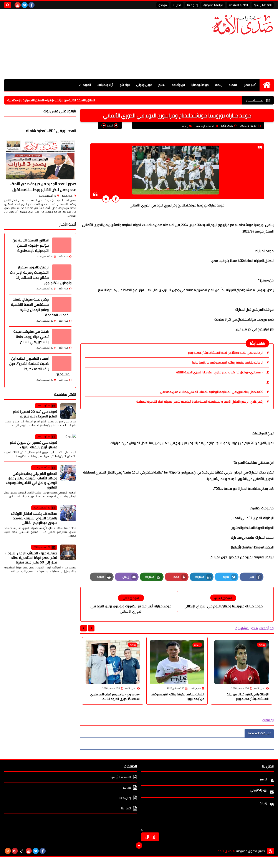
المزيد (87, 85)
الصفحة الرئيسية (262, 4)
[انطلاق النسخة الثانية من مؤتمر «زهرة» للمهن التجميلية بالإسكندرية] (61, 245)
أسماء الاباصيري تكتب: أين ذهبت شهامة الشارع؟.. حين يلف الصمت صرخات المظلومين (40, 366)
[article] (131, 604)
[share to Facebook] (115, 199)
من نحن (163, 4)
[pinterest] (15, 851)
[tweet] (106, 199)
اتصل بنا (177, 4)
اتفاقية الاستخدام (238, 4)
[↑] (139, 845)
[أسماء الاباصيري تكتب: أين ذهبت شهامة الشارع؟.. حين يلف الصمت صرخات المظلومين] (61, 363)
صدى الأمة (67, 196)
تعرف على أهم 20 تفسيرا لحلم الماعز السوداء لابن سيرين (35, 413)
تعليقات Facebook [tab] (259, 733)
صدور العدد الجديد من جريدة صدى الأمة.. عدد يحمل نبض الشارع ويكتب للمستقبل (43, 186)
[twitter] (25, 5)
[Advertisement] (83, 44)
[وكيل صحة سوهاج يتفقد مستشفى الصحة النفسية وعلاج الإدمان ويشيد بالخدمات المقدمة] (61, 304)
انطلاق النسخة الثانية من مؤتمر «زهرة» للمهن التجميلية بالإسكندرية (71, 100)
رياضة (218, 85)
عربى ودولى (144, 85)
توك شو (125, 85)
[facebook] (31, 5)
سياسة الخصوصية (213, 4)
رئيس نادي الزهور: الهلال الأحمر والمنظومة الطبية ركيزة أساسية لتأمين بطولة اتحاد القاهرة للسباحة (199, 401)
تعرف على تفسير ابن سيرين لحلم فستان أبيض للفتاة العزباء (33, 444)
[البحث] (7, 5)
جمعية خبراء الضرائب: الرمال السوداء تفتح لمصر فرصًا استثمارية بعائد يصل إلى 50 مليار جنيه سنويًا (31, 557)
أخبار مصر (250, 85)
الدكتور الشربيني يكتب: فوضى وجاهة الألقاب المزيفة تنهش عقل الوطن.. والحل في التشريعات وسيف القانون (31, 480)
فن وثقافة (178, 85)
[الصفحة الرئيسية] (267, 85)
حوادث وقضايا (200, 85)
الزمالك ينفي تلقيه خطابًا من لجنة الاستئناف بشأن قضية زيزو (225, 352)
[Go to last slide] (91, 628)
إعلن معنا (192, 4)
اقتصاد (233, 85)
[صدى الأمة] (242, 25)
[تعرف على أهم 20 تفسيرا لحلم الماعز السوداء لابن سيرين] (68, 411)
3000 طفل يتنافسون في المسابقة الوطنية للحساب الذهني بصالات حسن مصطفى (211, 392)
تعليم (161, 85)
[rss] (8, 851)
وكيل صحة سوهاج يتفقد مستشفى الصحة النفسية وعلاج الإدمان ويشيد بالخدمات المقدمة (41, 307)
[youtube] (18, 5)
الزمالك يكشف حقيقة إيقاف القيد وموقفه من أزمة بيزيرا (227, 362)
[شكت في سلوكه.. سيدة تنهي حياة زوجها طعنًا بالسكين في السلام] (61, 336)
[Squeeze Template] (270, 851)
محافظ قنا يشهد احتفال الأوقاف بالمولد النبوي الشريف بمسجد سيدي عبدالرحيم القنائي (34, 518)
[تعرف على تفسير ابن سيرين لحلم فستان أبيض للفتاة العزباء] (68, 442)
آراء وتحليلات (105, 85)
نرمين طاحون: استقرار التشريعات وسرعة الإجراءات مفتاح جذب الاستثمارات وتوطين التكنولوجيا (40, 275)
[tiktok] (22, 851)
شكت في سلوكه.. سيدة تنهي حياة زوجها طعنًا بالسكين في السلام (31, 336)
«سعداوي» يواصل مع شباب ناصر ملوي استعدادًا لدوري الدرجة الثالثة (219, 372)
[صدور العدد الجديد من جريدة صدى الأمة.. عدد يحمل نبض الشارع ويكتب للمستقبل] (40, 160)
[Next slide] (83, 628)
